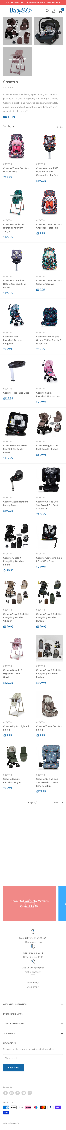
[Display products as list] (61, 126)
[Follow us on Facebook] (5, 1093)
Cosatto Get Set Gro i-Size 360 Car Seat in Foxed (15, 449)
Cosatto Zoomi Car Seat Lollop (49, 728)
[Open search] (47, 11)
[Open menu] (4, 11)
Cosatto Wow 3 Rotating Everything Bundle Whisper (16, 617)
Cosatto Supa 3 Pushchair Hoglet (12, 781)
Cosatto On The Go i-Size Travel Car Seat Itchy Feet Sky (47, 782)
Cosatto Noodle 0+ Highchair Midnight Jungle (13, 228)
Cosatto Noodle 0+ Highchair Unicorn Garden (13, 673)
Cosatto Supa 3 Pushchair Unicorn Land (48, 394)
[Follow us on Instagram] (11, 1093)
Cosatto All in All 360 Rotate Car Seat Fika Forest (14, 284)
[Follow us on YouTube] (23, 1093)
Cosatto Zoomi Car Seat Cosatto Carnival (49, 282)
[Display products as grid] (56, 126)
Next (56, 802)
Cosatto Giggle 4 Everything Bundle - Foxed (13, 561)
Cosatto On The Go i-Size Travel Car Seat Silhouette (47, 505)
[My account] (53, 11)
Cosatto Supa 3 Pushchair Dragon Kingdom (12, 340)
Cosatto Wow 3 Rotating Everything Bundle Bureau (49, 617)
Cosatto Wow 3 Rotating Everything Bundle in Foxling (49, 673)
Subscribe (13, 1067)
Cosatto (7, 164)
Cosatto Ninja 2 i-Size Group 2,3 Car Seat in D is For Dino (48, 340)
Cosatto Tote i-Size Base (16, 392)
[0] (60, 11)
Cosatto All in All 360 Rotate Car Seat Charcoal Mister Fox (47, 171)
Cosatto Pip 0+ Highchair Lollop (16, 728)
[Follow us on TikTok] (30, 1093)
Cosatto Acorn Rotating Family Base (16, 503)
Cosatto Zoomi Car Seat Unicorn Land (16, 170)
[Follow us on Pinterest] (17, 1093)
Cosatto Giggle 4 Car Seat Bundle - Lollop (47, 447)
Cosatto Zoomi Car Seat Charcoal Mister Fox (49, 226)
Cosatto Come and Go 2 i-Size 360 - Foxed (49, 559)
